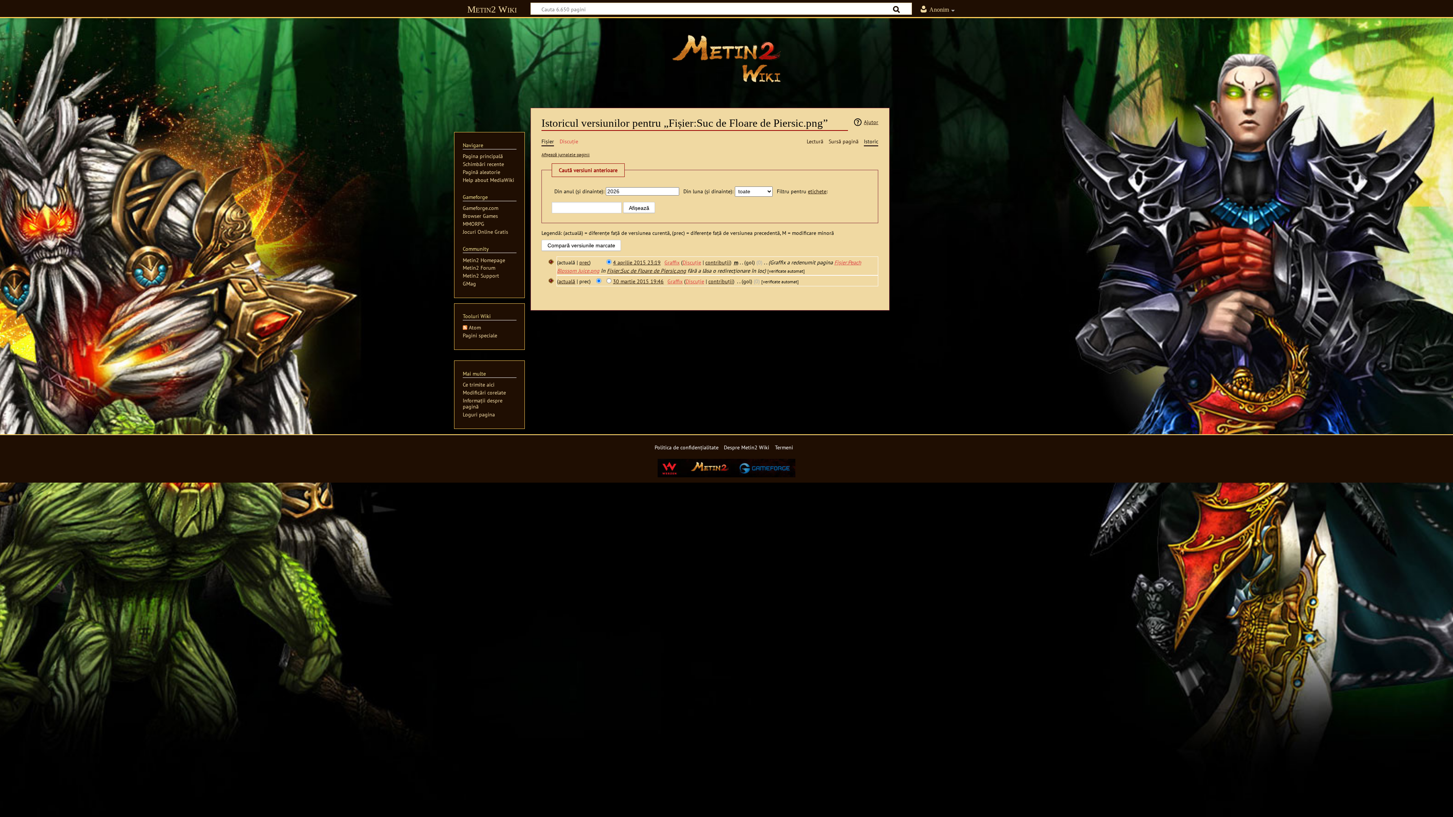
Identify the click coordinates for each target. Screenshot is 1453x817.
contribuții (717, 262)
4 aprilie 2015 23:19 (637, 262)
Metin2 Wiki (492, 9)
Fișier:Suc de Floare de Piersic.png (646, 270)
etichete (817, 191)
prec (584, 262)
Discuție (692, 262)
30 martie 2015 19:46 (638, 281)
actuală (566, 281)
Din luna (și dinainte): (708, 191)
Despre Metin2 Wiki (746, 447)
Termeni (784, 447)
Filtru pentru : (802, 191)
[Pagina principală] (726, 58)
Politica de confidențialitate (687, 447)
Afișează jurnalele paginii (565, 154)
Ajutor (871, 122)
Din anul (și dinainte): (579, 191)
